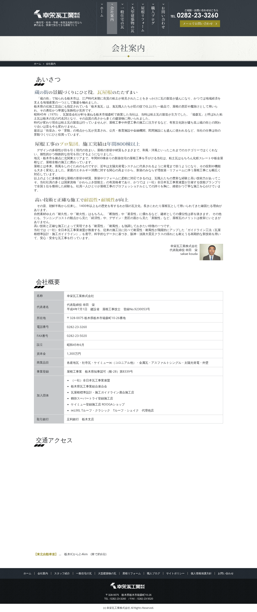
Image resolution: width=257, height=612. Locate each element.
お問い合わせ (163, 20)
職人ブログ (153, 20)
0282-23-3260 (118, 598)
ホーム (102, 20)
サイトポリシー (175, 573)
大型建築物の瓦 (107, 573)
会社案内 (112, 20)
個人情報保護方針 (201, 573)
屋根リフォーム (143, 20)
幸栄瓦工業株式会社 (57, 15)
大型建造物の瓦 (132, 20)
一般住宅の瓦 (122, 20)
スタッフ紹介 (62, 573)
